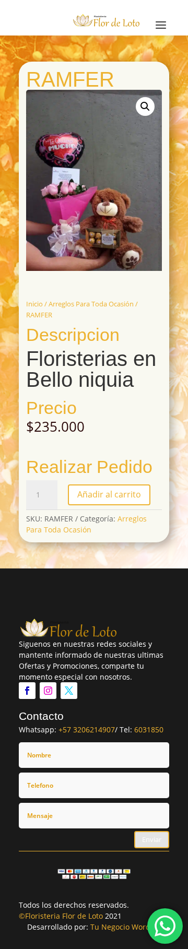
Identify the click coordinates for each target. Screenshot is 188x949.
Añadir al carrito (109, 494)
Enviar (151, 839)
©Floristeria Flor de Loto (61, 916)
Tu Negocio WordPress (129, 927)
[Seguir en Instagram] (48, 690)
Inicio (34, 304)
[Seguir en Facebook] (27, 690)
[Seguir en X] (69, 690)
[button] (145, 106)
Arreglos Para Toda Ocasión (91, 304)
